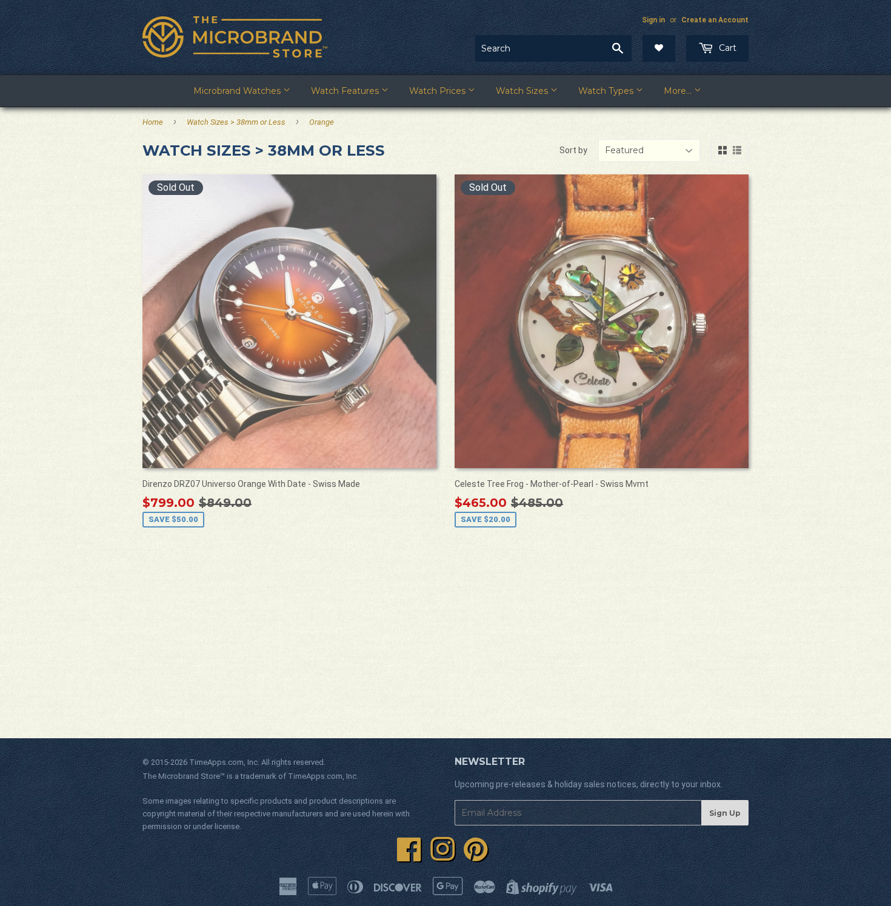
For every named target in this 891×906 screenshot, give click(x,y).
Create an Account (715, 20)
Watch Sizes (523, 90)
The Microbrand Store (181, 776)
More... (679, 90)
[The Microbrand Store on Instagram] (442, 856)
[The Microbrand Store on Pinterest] (476, 856)
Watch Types (607, 90)
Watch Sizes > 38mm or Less (236, 122)
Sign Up (725, 813)
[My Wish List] (658, 48)
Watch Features (346, 90)
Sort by (573, 150)
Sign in (653, 20)
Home (152, 122)
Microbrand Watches (238, 90)
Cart (726, 47)
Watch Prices (438, 90)
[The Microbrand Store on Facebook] (409, 856)
